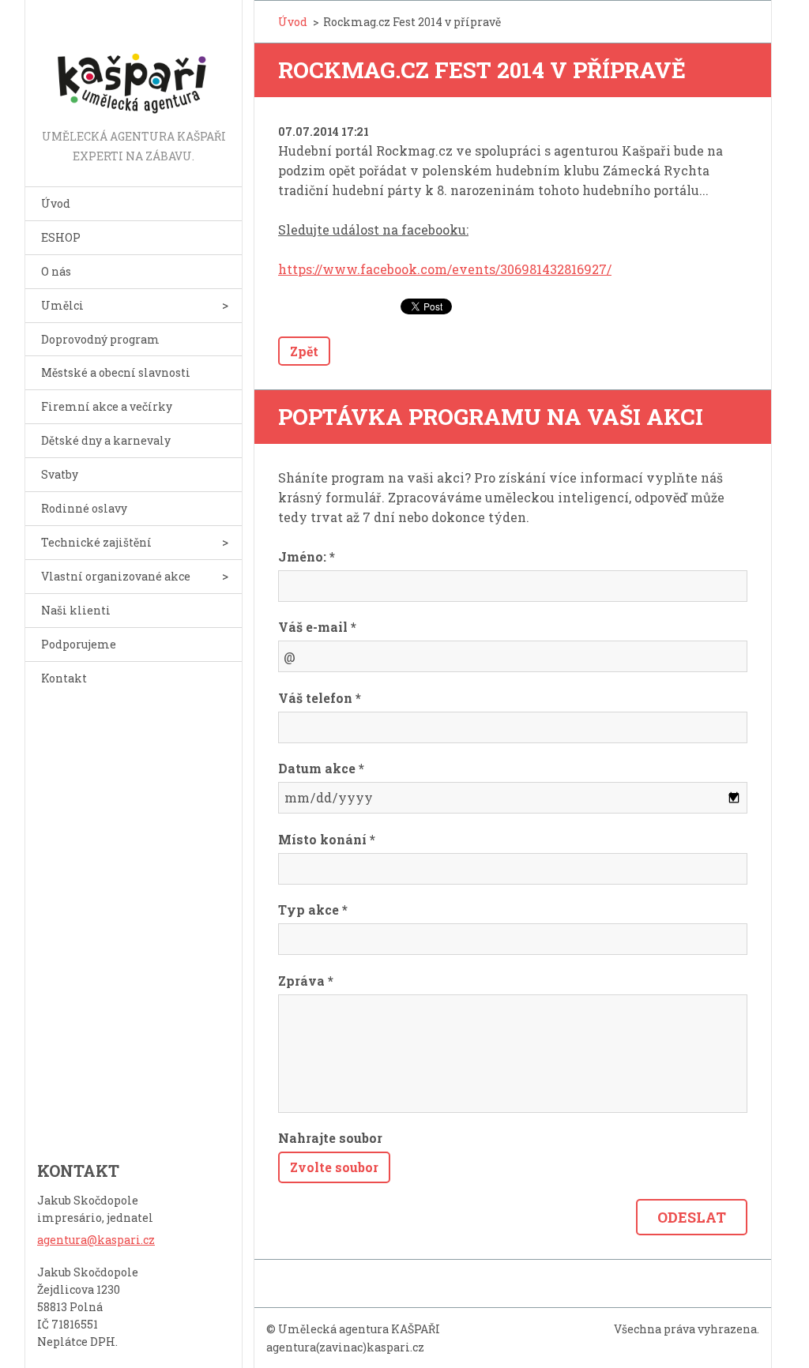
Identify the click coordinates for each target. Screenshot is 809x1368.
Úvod (55, 203)
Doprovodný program (100, 339)
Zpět (304, 351)
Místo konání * (326, 839)
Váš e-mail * (317, 626)
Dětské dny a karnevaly (106, 440)
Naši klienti (76, 610)
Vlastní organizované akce (115, 576)
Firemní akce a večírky (106, 406)
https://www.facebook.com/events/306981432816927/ (444, 269)
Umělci (62, 305)
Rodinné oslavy (84, 508)
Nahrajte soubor (330, 1137)
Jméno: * (306, 556)
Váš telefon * (319, 698)
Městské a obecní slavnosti (115, 372)
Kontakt (64, 678)
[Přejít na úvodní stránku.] (133, 63)
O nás (56, 271)
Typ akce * (313, 909)
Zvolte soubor (334, 1167)
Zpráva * (305, 980)
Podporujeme (78, 644)
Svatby (59, 474)
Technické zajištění (96, 542)
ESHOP (61, 237)
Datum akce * (321, 768)
